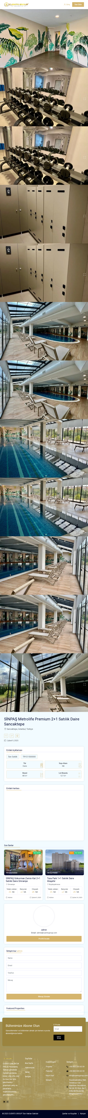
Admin (10, 897)
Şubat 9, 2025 (36, 897)
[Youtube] (4, 1101)
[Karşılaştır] (12, 736)
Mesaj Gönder (44, 996)
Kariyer (83, 1114)
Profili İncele (44, 939)
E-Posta (57, 1025)
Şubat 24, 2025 (77, 897)
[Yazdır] (17, 736)
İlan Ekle (78, 4)
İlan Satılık (37, 853)
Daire (30, 853)
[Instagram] (7, 1101)
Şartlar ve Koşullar (69, 1114)
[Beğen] (6, 736)
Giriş (68, 4)
